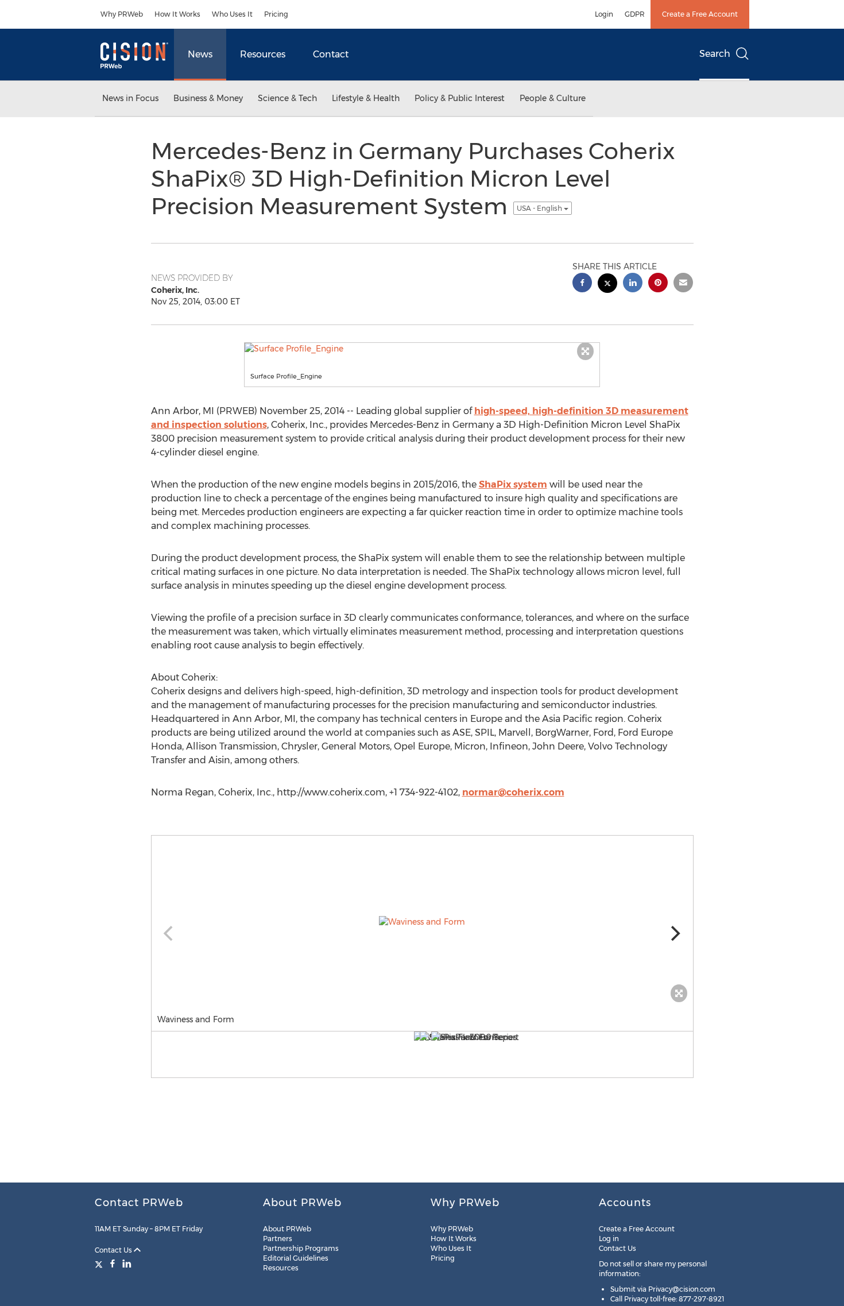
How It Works (177, 14)
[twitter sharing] (607, 284)
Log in (609, 1238)
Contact (331, 54)
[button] (422, 348)
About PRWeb (287, 1228)
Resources (262, 54)
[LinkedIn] (126, 1263)
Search (714, 53)
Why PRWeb (121, 14)
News (200, 54)
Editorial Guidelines (295, 1258)
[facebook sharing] (582, 284)
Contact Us (114, 1250)
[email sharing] (683, 284)
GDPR (635, 14)
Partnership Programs (301, 1248)
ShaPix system (513, 484)
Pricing (276, 14)
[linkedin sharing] (632, 284)
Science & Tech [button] (287, 98)
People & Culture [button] (553, 98)
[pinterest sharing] (658, 284)
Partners (277, 1238)
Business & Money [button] (208, 98)
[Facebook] (112, 1263)
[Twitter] (100, 1263)
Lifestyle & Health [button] (366, 98)
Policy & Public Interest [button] (460, 98)
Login (604, 14)
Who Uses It (232, 14)
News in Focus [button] (130, 98)
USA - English (540, 208)
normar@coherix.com (513, 792)
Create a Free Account (700, 14)
